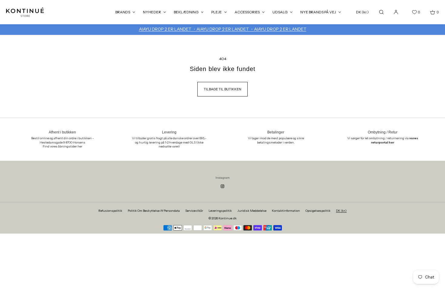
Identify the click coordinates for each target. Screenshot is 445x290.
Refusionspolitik (110, 211)
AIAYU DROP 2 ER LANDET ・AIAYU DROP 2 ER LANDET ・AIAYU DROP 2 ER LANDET (222, 29)
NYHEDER (152, 12)
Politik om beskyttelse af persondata (154, 211)
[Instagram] (222, 186)
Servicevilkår (194, 211)
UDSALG (280, 12)
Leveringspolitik (220, 211)
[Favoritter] (410, 12)
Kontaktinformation (286, 211)
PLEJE (216, 12)
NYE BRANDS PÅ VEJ (318, 12)
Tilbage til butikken (222, 89)
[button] (381, 12)
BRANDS (122, 12)
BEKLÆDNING (186, 12)
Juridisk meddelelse (251, 211)
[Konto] (396, 12)
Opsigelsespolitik (318, 211)
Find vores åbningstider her (62, 146)
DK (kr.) (362, 12)
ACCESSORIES (247, 12)
